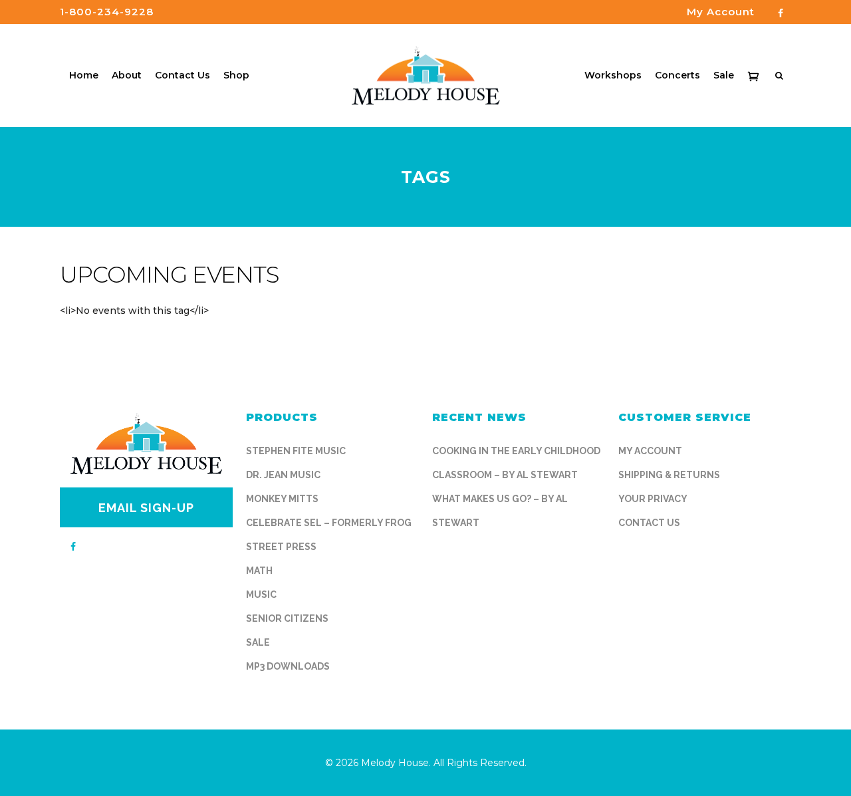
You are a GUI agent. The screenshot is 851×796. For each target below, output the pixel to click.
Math (259, 570)
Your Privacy (652, 498)
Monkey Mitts (282, 498)
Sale (258, 642)
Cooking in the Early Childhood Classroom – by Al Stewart (516, 463)
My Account (650, 451)
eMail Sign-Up (146, 508)
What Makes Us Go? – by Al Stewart (500, 510)
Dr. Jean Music (283, 474)
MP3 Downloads (288, 666)
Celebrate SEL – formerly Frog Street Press (329, 534)
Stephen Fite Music (296, 451)
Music (261, 594)
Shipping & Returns (669, 474)
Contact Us (649, 522)
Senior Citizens (287, 618)
